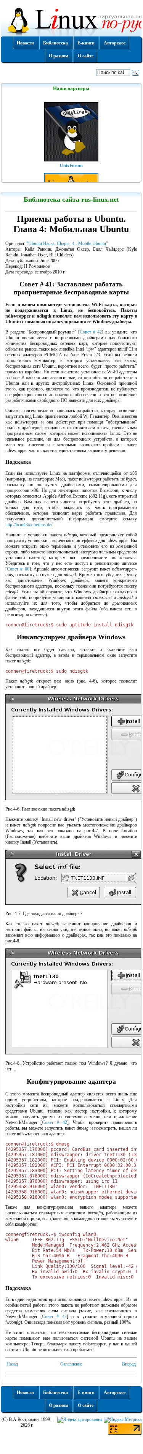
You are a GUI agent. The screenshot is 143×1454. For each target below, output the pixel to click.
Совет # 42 (91, 332)
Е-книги (86, 43)
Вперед (129, 1364)
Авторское (114, 43)
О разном (58, 55)
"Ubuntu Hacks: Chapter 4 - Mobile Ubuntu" (67, 243)
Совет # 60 (18, 569)
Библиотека (55, 43)
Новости (25, 43)
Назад (12, 1364)
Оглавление (71, 1364)
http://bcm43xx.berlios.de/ (28, 524)
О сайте (85, 55)
